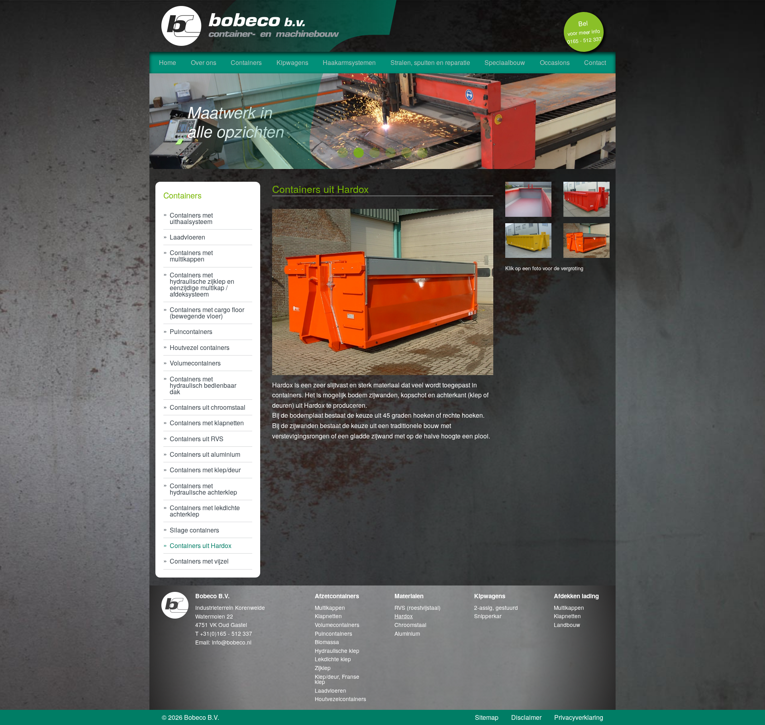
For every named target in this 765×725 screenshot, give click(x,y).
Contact (595, 62)
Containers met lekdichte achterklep (205, 511)
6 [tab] (422, 153)
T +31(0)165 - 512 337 (223, 633)
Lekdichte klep (333, 659)
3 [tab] (375, 153)
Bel (584, 31)
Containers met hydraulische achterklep (203, 489)
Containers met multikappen (191, 255)
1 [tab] (343, 153)
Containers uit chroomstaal (207, 407)
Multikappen (330, 607)
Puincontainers (191, 331)
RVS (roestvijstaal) (417, 607)
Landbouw (567, 625)
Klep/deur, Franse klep (337, 679)
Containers (246, 62)
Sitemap (486, 717)
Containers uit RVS (197, 438)
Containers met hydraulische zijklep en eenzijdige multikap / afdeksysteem (202, 284)
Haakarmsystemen (349, 62)
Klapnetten (328, 616)
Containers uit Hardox (200, 545)
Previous (143, 121)
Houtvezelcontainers (340, 699)
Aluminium (407, 633)
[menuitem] (167, 62)
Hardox (403, 616)
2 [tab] (359, 153)
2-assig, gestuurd (496, 607)
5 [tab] (406, 153)
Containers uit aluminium (205, 454)
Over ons (203, 62)
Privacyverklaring (578, 717)
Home (167, 62)
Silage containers (194, 529)
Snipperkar (488, 616)
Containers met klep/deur (205, 469)
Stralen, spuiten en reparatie (430, 62)
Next (622, 121)
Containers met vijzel (199, 561)
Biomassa (327, 642)
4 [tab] (390, 153)
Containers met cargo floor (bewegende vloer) (207, 312)
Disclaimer (526, 717)
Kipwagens (292, 62)
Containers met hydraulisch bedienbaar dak (203, 385)
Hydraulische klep (337, 650)
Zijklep (323, 668)
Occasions (555, 62)
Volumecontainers (195, 362)
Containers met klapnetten (207, 422)
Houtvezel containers (200, 347)
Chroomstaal (410, 625)
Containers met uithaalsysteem (191, 218)
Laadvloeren (187, 237)
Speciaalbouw (504, 62)
